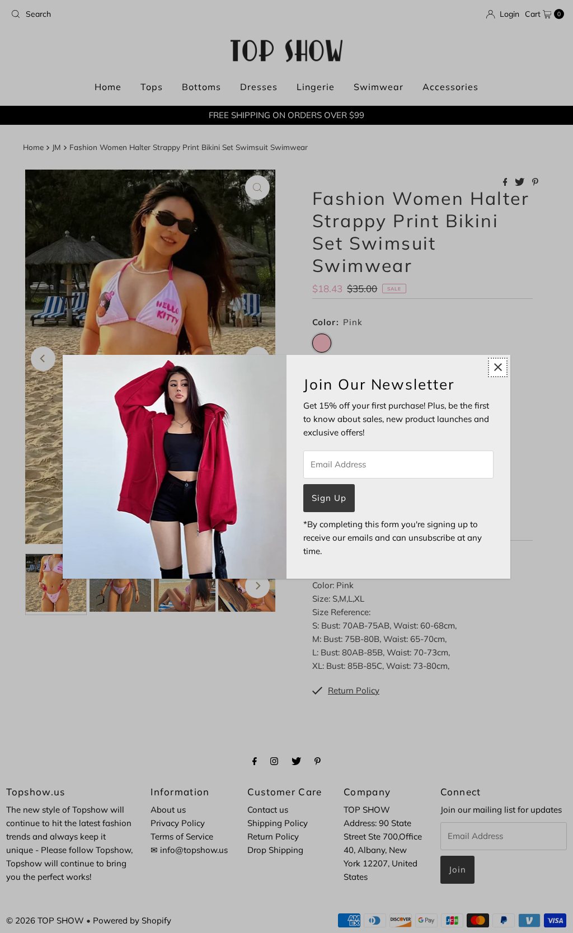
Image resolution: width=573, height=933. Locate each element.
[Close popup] (498, 367)
